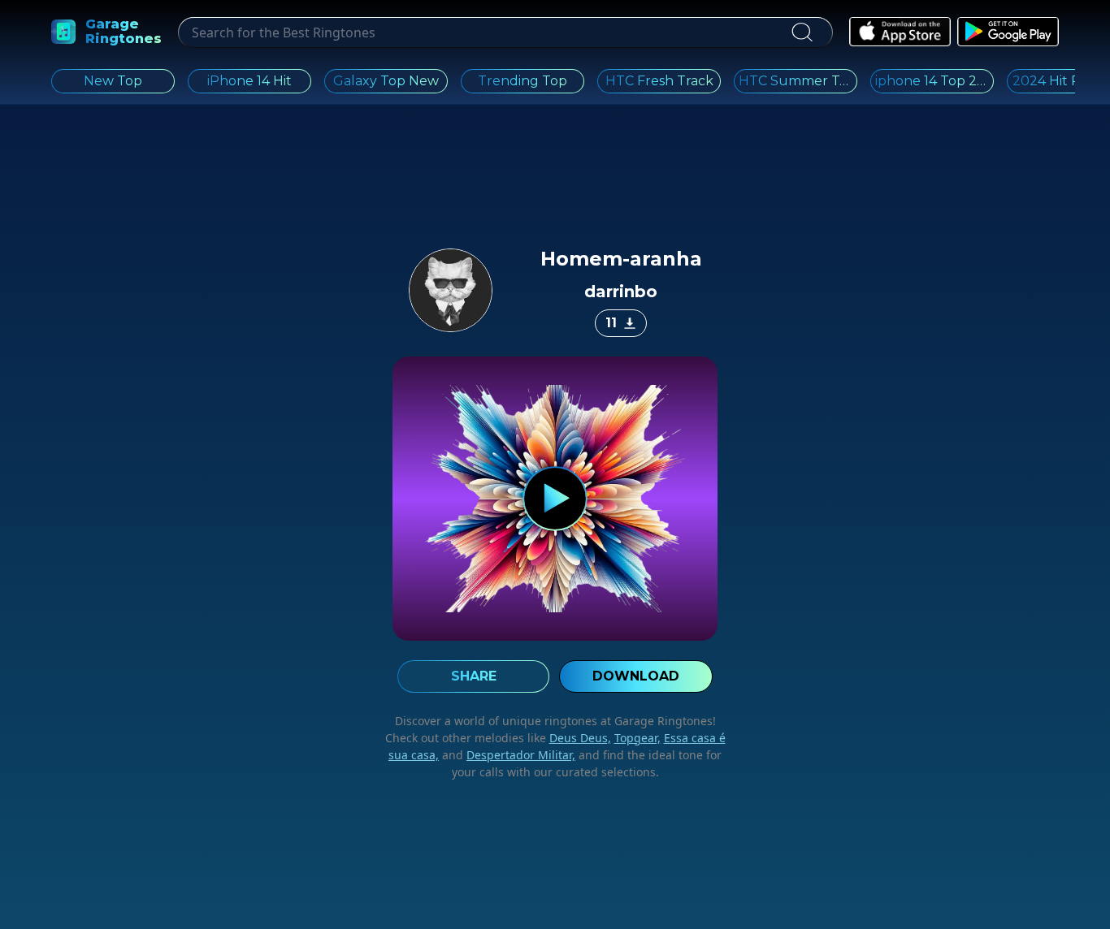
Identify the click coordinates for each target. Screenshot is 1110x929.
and (507, 755)
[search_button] (801, 32)
